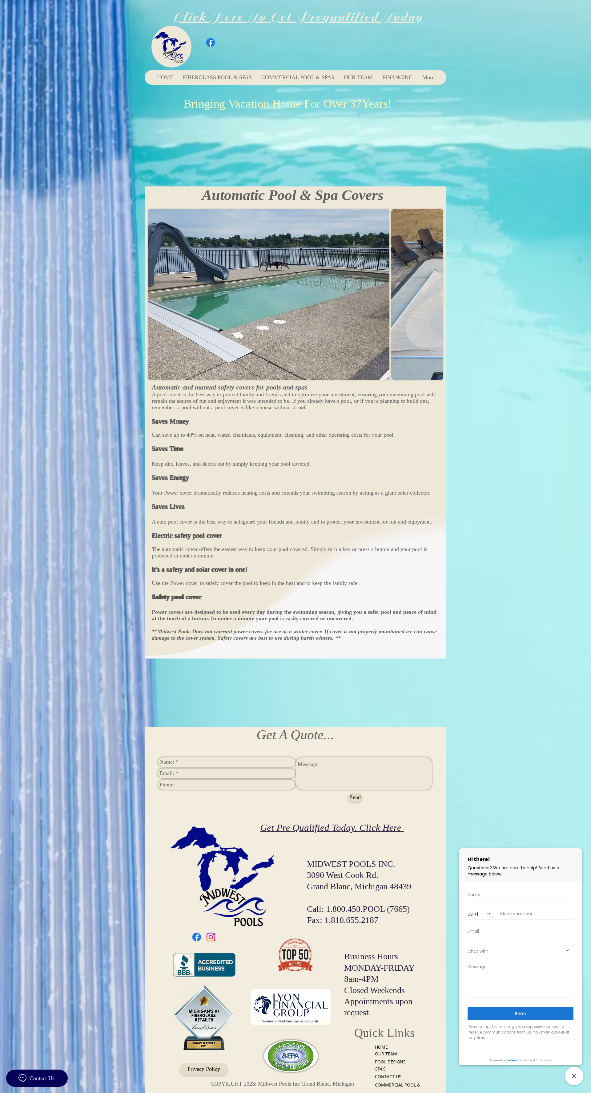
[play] (428, 374)
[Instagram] (211, 937)
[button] (295, 294)
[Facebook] (210, 42)
